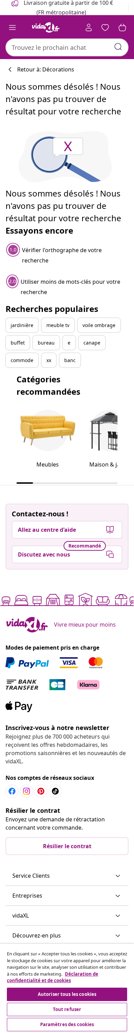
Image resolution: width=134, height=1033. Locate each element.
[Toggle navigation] (12, 27)
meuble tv (57, 325)
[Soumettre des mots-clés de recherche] (118, 46)
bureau (46, 342)
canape (91, 342)
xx (48, 360)
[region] (67, 988)
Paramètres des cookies (67, 1024)
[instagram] (26, 791)
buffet (18, 342)
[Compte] (88, 27)
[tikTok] (55, 791)
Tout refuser (67, 1009)
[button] (67, 876)
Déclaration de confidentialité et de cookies (52, 977)
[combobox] (67, 47)
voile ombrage (98, 325)
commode (22, 360)
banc (70, 360)
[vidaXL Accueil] (46, 27)
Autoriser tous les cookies (67, 994)
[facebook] (12, 791)
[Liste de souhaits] (105, 27)
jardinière (22, 325)
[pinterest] (40, 791)
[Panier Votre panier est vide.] (122, 27)
